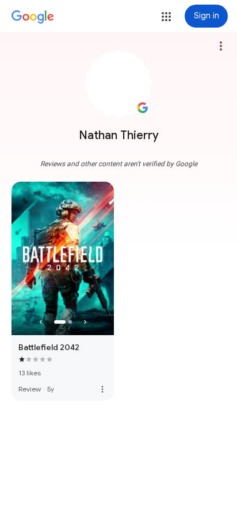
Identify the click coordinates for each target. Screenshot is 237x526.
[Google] (33, 17)
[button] (166, 16)
